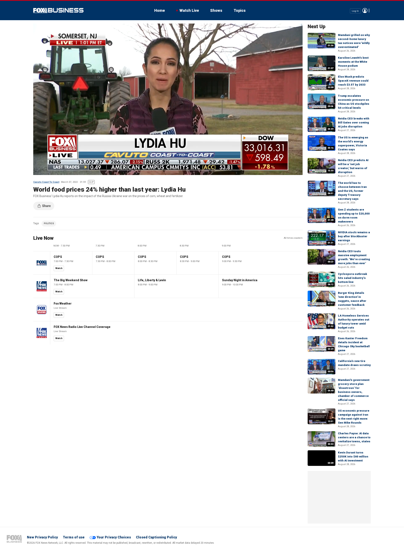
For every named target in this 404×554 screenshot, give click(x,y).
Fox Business (58, 10)
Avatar (364, 10)
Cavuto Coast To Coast (46, 182)
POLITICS (49, 223)
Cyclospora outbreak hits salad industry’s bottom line (352, 278)
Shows (216, 10)
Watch (58, 268)
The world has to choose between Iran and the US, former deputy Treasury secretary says (352, 190)
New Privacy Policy (42, 537)
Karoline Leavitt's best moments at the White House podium (353, 61)
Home (159, 10)
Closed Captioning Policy (156, 537)
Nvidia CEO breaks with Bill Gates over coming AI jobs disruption (353, 122)
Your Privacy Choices (114, 537)
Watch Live (189, 10)
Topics (240, 10)
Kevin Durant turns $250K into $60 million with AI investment (353, 456)
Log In (355, 10)
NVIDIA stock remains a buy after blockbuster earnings (354, 236)
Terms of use (74, 537)
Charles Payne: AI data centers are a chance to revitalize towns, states (354, 437)
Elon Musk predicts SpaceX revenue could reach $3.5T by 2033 (353, 80)
